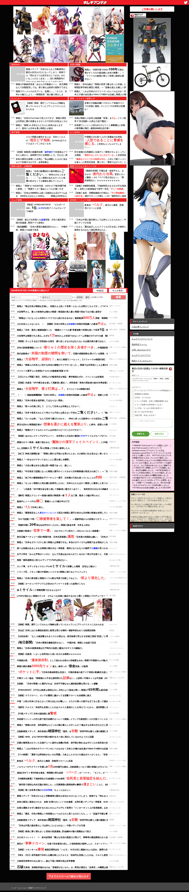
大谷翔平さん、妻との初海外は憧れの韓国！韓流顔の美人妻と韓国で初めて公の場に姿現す (59, 311)
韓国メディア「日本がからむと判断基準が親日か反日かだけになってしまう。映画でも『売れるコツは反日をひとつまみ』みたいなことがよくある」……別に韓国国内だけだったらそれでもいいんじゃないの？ (45, 75)
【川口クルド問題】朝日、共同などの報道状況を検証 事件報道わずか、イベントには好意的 (60, 376)
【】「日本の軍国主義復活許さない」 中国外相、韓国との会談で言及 (56, 642)
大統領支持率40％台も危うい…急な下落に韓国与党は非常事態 (46, 860)
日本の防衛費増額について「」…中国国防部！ (63, 347)
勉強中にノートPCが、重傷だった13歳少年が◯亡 (43, 501)
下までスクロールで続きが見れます (69, 876)
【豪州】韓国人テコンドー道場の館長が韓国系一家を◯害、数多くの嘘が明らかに (58, 495)
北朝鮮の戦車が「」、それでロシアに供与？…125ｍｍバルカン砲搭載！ (59, 530)
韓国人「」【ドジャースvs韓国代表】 (54, 388)
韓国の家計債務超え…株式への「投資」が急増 (52, 665)
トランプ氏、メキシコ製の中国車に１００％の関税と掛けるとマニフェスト (52, 571)
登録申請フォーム (139, 344)
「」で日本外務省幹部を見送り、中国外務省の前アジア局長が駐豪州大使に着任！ (65, 671)
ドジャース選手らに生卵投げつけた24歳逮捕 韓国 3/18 (42, 370)
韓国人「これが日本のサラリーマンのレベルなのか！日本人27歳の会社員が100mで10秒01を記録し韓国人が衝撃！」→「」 (100, 94)
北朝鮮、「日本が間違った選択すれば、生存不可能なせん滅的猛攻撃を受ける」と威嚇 (57, 683)
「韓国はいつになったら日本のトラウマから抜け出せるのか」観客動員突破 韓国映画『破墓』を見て (70, 317)
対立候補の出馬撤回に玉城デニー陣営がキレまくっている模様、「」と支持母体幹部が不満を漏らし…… (100, 154)
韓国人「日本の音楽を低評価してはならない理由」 (41, 400)
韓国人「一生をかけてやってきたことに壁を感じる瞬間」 (44, 459)
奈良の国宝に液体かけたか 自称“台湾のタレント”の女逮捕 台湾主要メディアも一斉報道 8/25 (62, 801)
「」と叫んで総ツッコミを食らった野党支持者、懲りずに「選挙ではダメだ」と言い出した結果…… (100, 162)
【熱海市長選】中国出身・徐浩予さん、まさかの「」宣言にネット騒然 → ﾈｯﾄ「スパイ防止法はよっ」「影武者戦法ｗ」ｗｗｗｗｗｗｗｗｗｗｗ (105, 175)
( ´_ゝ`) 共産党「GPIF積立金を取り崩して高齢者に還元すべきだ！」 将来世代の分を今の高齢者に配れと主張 (69, 489)
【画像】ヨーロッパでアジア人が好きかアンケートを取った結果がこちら (51, 583)
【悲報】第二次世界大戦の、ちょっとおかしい (44, 790)
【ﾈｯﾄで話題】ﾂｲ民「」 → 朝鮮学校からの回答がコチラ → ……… (63, 518)
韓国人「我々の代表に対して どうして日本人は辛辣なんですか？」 (49, 406)
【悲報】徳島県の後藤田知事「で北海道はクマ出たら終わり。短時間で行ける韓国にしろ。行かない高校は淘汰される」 (41, 154)
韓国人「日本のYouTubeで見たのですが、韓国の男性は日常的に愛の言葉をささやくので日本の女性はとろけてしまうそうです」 (41, 121)
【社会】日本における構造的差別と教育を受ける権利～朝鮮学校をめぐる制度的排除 (56, 630)
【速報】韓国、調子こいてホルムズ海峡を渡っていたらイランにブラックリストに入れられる (45, 106)
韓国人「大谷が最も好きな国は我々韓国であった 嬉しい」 (45, 465)
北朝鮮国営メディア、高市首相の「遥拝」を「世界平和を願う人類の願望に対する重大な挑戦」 (71, 731)
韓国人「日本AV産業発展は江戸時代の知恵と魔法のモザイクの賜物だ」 (50, 648)
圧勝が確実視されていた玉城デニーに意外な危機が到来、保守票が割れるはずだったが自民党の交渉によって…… (69, 742)
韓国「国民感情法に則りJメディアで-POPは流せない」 (42, 560)
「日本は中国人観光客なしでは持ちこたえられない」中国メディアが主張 (51, 825)
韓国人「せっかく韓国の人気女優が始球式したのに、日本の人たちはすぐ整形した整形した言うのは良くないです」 (70, 483)
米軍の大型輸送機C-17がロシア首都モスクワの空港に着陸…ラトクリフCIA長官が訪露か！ (105, 106)
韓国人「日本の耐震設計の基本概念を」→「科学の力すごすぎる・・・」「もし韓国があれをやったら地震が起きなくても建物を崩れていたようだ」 (46, 177)
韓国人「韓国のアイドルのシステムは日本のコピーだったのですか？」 (50, 429)
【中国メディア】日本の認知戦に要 (37, 713)
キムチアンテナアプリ (141, 355)
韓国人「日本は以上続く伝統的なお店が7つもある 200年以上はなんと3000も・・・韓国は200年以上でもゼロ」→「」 (41, 195)
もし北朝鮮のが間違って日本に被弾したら (43, 447)
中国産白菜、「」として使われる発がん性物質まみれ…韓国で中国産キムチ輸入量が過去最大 (68, 660)
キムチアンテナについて (142, 339)
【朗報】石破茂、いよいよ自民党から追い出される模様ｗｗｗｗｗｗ (49, 654)
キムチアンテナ (73, 2)
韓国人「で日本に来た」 (31, 506)
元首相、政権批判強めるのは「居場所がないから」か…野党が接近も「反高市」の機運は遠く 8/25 (67, 867)
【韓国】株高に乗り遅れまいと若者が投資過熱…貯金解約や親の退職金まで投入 (54, 831)
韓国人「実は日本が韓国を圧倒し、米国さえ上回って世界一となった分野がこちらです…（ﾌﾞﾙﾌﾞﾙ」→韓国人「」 (71, 306)
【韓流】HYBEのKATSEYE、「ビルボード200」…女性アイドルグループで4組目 (46, 208)
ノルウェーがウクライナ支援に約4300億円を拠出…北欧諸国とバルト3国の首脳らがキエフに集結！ (66, 766)
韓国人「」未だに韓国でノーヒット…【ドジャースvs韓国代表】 (61, 359)
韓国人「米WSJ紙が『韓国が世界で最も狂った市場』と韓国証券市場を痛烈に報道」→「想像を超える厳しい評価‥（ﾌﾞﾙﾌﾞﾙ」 (100, 87)
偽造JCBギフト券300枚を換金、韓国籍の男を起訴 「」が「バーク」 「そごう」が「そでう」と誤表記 (70, 772)
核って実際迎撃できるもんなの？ (39, 589)
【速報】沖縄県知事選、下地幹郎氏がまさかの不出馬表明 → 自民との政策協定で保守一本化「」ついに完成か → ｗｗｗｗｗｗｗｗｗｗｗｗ (100, 188)
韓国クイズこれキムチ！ (142, 360)
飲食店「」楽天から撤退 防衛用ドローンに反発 (45, 760)
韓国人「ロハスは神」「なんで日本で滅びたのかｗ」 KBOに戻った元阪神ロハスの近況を (69, 418)
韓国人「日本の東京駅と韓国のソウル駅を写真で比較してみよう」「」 (61, 577)
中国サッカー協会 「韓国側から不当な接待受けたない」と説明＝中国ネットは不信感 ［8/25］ (64, 677)
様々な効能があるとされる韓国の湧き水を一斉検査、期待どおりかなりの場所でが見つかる (62, 548)
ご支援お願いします (152, 9)
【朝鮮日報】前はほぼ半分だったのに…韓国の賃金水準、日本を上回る (53, 524)
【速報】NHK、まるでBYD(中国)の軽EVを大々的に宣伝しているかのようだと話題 (55, 736)
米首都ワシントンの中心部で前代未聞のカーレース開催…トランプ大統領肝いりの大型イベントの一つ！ (65, 719)
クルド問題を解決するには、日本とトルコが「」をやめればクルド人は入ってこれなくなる (46, 140)
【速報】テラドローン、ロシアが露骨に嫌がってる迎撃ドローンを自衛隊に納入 (54, 695)
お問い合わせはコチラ (141, 350)
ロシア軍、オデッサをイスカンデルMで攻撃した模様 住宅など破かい (57, 566)
